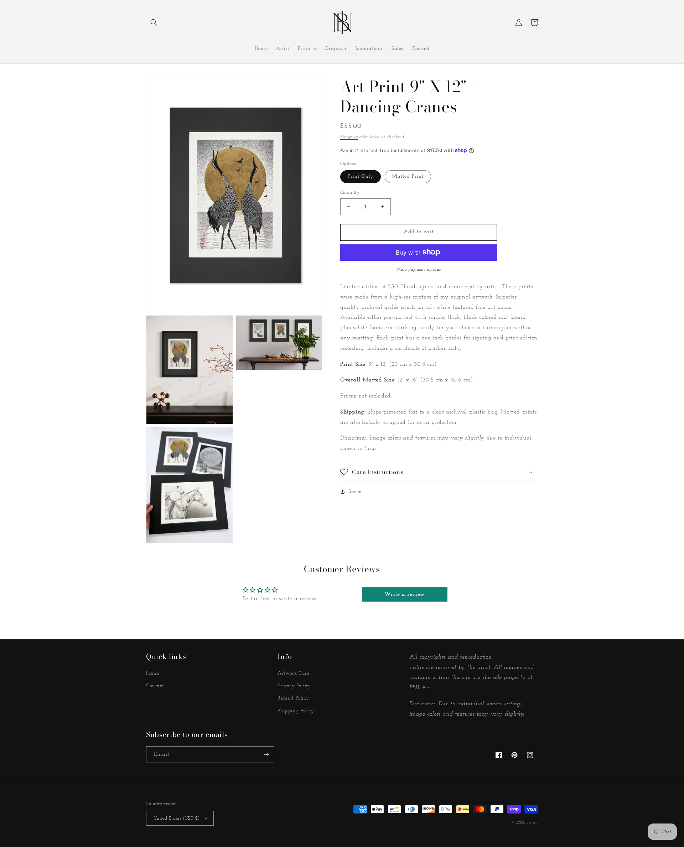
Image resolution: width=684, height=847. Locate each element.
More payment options (419, 269)
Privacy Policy (294, 685)
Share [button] (355, 491)
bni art (532, 823)
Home (152, 673)
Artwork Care (293, 673)
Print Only (360, 176)
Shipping (349, 137)
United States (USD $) (177, 818)
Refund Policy (293, 698)
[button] (154, 22)
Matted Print (408, 176)
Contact (155, 685)
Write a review (404, 594)
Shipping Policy (296, 711)
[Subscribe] (266, 754)
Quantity (349, 192)
